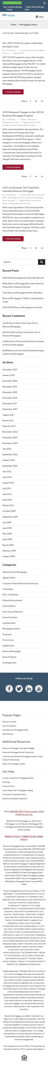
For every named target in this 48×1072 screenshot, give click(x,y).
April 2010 (7, 499)
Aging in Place (8, 577)
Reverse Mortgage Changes (23, 125)
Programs (7, 634)
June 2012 (7, 477)
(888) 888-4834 (16, 811)
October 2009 (9, 511)
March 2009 (8, 545)
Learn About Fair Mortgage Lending (17, 790)
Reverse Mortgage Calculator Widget (18, 748)
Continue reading (15, 92)
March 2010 (8, 505)
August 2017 (8, 415)
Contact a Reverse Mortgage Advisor (34, 8)
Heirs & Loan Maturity (12, 611)
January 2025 (8, 375)
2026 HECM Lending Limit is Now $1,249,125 (23, 278)
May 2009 (7, 533)
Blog (4, 7)
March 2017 (8, 420)
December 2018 (9, 398)
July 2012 (6, 471)
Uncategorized (9, 662)
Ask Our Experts (9, 726)
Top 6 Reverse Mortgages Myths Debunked (22, 292)
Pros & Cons (8, 640)
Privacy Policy (8, 786)
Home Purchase (9, 617)
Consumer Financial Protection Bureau (20, 583)
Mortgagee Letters (10, 122)
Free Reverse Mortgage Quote (15, 730)
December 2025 (9, 369)
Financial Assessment (12, 600)
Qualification (8, 645)
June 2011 (7, 494)
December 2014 (9, 437)
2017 (22, 53)
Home (13, 24)
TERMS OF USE (29, 836)
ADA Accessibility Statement (14, 798)
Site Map (6, 782)
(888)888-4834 (16, 3)
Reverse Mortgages (35, 198)
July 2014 (6, 449)
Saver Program (8, 200)
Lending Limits (9, 623)
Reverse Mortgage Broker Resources (18, 752)
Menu (41, 17)
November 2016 (10, 431)
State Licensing (30, 811)
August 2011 (8, 482)
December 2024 (9, 381)
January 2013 (8, 460)
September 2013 (10, 454)
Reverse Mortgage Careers (13, 764)
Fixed (28, 200)
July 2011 (6, 488)
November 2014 (10, 443)
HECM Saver (25, 203)
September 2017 (10, 409)
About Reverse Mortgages (14, 572)
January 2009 (8, 556)
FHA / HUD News (29, 119)
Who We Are (7, 734)
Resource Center (9, 721)
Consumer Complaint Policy (14, 794)
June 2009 (7, 528)
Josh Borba (11, 50)
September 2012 (10, 466)
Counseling (7, 589)
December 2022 (9, 392)
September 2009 (10, 516)
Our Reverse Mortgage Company (14, 8)
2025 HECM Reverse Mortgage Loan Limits (22, 307)
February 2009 (9, 550)
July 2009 (6, 522)
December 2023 (9, 386)
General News (28, 50)
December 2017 (9, 403)
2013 (32, 122)
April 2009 (7, 539)
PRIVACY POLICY (12, 836)
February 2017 (9, 426)
